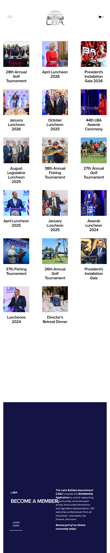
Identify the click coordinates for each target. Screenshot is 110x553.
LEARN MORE (16, 524)
